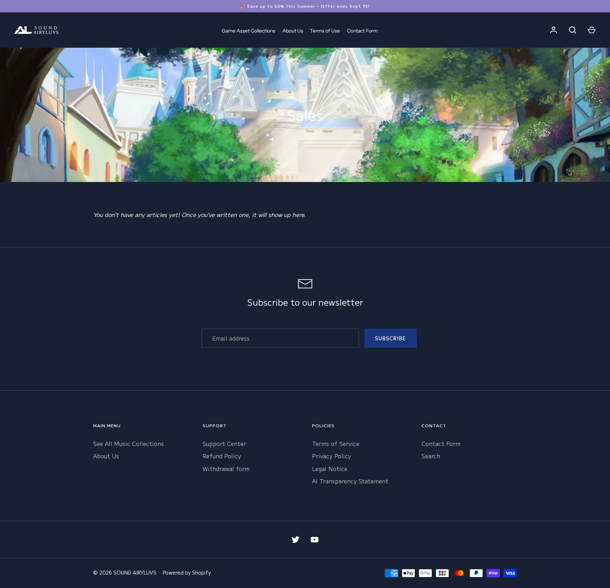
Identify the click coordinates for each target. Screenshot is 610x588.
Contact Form (362, 31)
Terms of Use (325, 31)
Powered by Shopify (187, 572)
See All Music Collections (128, 443)
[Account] (553, 30)
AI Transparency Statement (350, 481)
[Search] (572, 30)
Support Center (224, 443)
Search (430, 456)
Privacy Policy (331, 456)
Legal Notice (329, 468)
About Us (292, 31)
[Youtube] (314, 539)
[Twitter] (295, 539)
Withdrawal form (226, 468)
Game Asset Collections (248, 31)
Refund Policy (222, 456)
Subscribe (390, 338)
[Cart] (591, 30)
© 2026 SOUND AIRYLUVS (124, 572)
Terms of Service (335, 443)
